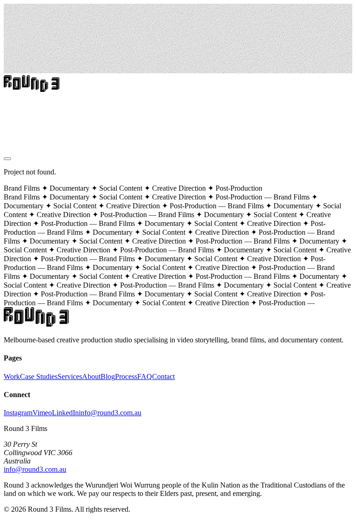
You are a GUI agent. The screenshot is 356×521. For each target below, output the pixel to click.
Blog (11, 135)
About (13, 126)
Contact (15, 143)
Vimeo (42, 413)
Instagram (18, 413)
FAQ (144, 376)
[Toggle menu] (7, 158)
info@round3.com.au (110, 413)
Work (12, 93)
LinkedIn (65, 413)
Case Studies (22, 101)
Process (15, 118)
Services (16, 110)
